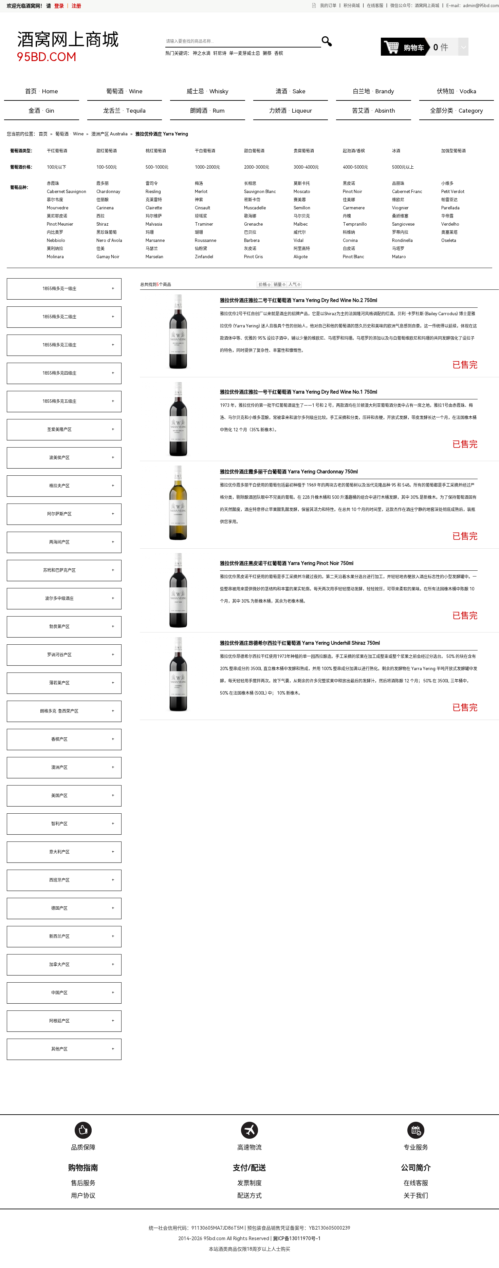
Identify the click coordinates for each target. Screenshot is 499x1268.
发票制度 (249, 1183)
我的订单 (328, 5)
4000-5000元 (355, 167)
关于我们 (416, 1195)
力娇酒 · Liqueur (290, 110)
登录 (59, 5)
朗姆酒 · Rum (207, 110)
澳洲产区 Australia (109, 133)
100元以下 (56, 167)
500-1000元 (157, 167)
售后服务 (83, 1183)
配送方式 (249, 1195)
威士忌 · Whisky (207, 91)
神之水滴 (201, 53)
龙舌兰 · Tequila (124, 110)
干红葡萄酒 (57, 151)
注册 (76, 5)
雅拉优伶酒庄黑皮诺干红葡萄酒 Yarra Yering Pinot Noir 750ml (286, 563)
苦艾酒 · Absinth (373, 110)
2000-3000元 (256, 167)
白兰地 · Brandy (373, 91)
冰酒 (396, 151)
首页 (43, 133)
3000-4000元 (306, 167)
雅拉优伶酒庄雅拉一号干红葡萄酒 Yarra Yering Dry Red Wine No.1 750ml (298, 392)
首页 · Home (41, 91)
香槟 (278, 53)
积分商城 (352, 5)
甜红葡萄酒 (106, 151)
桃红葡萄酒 (156, 151)
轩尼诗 (219, 53)
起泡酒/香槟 (354, 151)
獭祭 (267, 53)
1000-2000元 (207, 167)
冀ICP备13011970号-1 (297, 1238)
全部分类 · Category (456, 110)
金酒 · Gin (41, 110)
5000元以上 (403, 167)
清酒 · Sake (291, 91)
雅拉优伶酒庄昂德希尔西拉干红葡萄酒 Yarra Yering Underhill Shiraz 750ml (300, 643)
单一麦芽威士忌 (244, 53)
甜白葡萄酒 (254, 151)
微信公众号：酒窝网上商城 (414, 5)
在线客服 (375, 5)
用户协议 (83, 1195)
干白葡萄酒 (205, 151)
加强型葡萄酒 (453, 151)
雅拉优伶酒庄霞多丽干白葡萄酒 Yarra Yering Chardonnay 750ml (289, 471)
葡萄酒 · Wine (124, 91)
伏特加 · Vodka (456, 91)
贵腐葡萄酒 (304, 151)
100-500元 (106, 167)
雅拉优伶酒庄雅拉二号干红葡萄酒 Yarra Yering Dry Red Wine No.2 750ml (298, 300)
